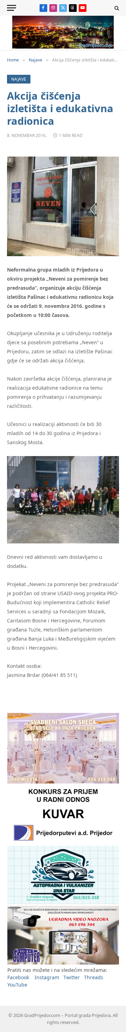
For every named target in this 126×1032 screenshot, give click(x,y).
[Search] (116, 8)
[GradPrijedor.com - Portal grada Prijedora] (63, 46)
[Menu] (11, 8)
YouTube (17, 984)
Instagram (47, 977)
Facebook (18, 977)
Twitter (71, 977)
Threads (93, 977)
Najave (18, 79)
